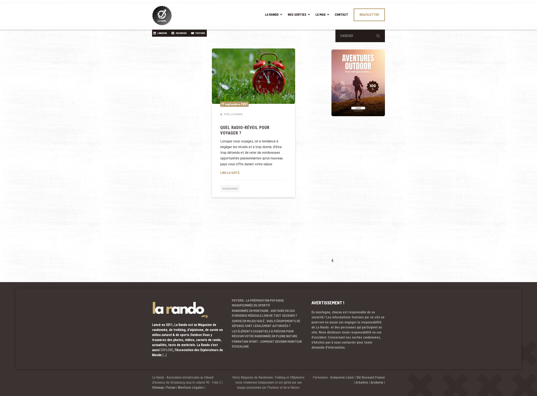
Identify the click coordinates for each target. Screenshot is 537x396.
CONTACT (341, 15)
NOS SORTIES (297, 15)
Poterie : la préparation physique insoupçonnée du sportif (258, 302)
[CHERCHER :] (360, 36)
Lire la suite (253, 173)
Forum (170, 387)
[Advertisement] (362, 193)
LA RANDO (272, 15)
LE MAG (320, 15)
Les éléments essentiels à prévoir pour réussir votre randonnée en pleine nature (264, 333)
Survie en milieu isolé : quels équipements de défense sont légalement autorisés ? (266, 323)
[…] (165, 355)
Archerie (377, 382)
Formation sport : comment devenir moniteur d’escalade (267, 344)
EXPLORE (166, 350)
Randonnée (230, 188)
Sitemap (158, 387)
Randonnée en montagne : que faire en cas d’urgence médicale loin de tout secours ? (264, 313)
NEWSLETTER (369, 15)
